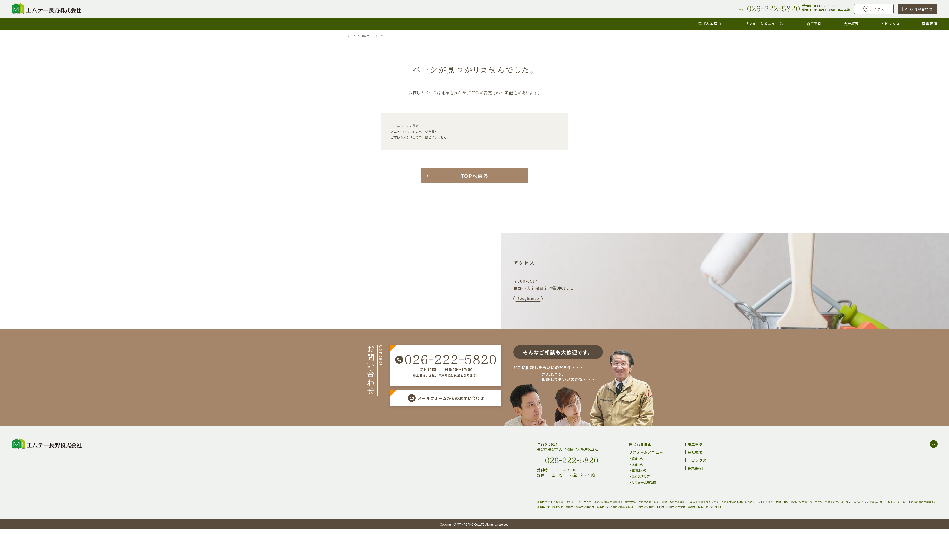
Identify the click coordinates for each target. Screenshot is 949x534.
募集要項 (929, 23)
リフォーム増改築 (644, 482)
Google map (528, 298)
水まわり (638, 464)
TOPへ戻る (475, 175)
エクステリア (641, 476)
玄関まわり (639, 470)
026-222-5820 (450, 360)
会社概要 (851, 23)
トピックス (890, 23)
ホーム (352, 36)
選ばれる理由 (709, 23)
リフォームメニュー (762, 23)
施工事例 (814, 23)
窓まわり (638, 458)
